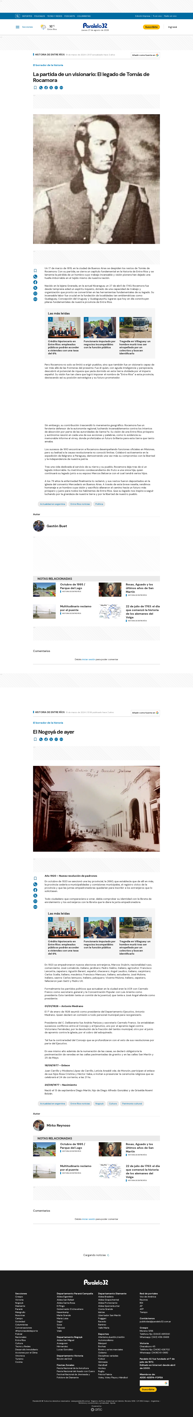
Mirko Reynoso (58, 1125)
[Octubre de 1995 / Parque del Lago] (44, 590)
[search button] (17, 16)
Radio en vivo (170, 16)
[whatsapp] (41, 87)
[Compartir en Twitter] (51, 87)
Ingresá (172, 27)
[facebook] (46, 87)
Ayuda (112, 1403)
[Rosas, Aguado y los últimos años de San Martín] (110, 590)
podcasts (69, 16)
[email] (56, 87)
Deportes (27, 16)
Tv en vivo (157, 16)
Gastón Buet (57, 526)
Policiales (39, 16)
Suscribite (151, 27)
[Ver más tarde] (35, 87)
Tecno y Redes (54, 16)
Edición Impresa (142, 16)
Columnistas (84, 16)
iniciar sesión (88, 659)
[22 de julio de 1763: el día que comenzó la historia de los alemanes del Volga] (110, 611)
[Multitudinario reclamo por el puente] (44, 611)
